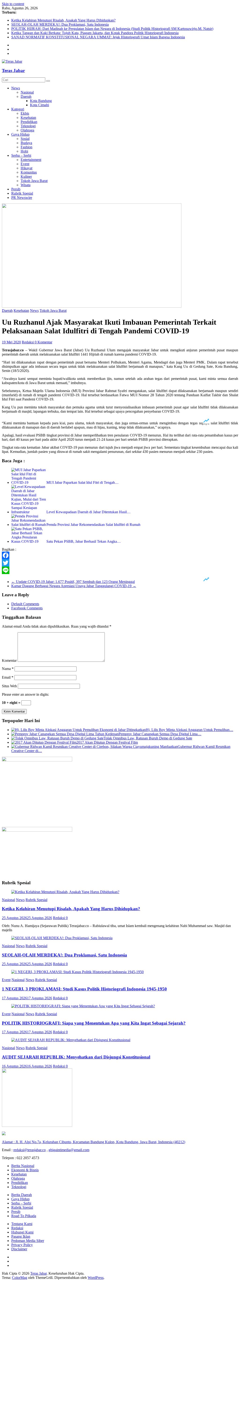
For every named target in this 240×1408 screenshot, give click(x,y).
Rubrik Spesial (22, 193)
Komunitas (29, 172)
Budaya (26, 143)
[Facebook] (120, 555)
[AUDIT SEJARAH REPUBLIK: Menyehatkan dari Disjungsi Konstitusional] (70, 1040)
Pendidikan (29, 122)
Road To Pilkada (23, 1216)
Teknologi (28, 126)
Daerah (26, 96)
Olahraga (27, 130)
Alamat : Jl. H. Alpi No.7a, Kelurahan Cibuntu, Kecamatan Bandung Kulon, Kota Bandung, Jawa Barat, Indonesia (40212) (93, 1142)
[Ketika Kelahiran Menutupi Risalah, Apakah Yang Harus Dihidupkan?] (65, 892)
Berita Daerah (21, 1195)
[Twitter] (120, 563)
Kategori (17, 109)
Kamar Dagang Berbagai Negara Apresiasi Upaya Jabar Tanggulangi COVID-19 (73, 586)
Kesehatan (28, 118)
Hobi (24, 151)
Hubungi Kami (22, 1232)
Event (25, 164)
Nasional (27, 92)
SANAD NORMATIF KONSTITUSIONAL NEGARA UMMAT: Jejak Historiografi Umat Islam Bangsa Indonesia (98, 37)
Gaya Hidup (20, 134)
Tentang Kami (21, 1224)
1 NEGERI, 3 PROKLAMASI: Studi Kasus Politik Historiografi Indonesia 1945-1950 (84, 988)
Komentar (9, 660)
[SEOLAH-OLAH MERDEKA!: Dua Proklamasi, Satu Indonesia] (61, 938)
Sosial (25, 139)
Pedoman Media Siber (27, 1241)
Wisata (25, 185)
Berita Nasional (22, 1166)
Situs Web (9, 686)
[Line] (120, 570)
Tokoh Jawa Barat (34, 181)
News (15, 88)
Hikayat (26, 168)
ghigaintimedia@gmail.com (69, 1150)
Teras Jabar (13, 70)
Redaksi (28, 342)
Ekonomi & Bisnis (25, 1170)
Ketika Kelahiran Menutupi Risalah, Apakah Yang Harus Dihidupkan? (63, 20)
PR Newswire (21, 198)
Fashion (26, 147)
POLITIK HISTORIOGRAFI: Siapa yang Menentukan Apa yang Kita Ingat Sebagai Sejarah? (94, 1023)
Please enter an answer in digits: (25, 694)
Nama (8, 669)
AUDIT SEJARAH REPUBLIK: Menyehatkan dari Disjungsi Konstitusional (76, 1057)
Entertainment (31, 160)
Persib (15, 189)
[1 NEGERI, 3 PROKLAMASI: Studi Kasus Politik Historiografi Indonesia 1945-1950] (77, 972)
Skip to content (13, 4)
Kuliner (26, 176)
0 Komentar (43, 342)
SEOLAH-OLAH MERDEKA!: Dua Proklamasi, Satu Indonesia (60, 24)
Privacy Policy (22, 1245)
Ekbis (25, 113)
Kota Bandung (41, 101)
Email (7, 677)
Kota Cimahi (39, 105)
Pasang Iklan (20, 1236)
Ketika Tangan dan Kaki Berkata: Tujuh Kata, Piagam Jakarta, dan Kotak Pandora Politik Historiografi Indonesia (95, 33)
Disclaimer (19, 1249)
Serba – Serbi (21, 155)
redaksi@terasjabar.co (29, 1150)
